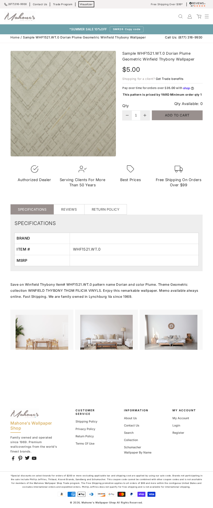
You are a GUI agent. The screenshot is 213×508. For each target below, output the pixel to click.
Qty (125, 106)
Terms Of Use (85, 443)
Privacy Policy (85, 429)
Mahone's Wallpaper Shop (99, 502)
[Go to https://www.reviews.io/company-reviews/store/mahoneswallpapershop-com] (198, 4)
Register (178, 432)
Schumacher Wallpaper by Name (137, 449)
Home (15, 37)
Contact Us (40, 4)
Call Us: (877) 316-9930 (184, 37)
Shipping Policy (86, 421)
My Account (180, 418)
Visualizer (86, 4)
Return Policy (85, 436)
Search (129, 432)
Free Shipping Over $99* (167, 4)
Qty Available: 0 (188, 103)
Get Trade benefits (169, 78)
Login (176, 425)
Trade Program (63, 4)
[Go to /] (19, 16)
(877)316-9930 (17, 4)
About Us (130, 418)
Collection (131, 440)
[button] (205, 16)
